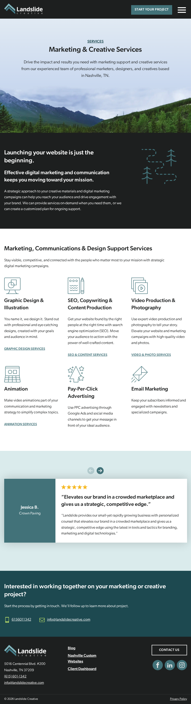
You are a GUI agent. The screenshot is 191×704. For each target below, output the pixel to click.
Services (95, 42)
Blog (71, 648)
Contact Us (169, 650)
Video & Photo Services (151, 355)
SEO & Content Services (87, 355)
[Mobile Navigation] (181, 10)
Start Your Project (152, 9)
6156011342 (21, 620)
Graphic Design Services (24, 349)
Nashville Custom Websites (82, 659)
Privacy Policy (178, 699)
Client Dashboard (82, 669)
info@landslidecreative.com (68, 620)
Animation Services (20, 424)
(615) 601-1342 (15, 676)
